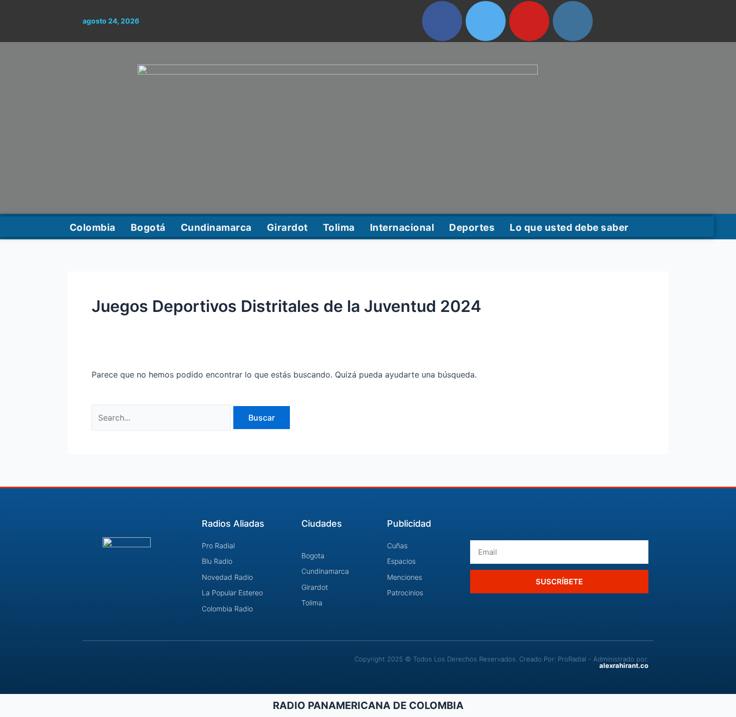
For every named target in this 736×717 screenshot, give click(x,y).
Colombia (93, 227)
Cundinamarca (216, 227)
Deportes (472, 227)
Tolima (339, 227)
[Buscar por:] (162, 418)
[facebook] (442, 21)
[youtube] (529, 21)
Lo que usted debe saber (569, 227)
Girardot (287, 227)
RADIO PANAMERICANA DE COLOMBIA (368, 705)
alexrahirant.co (623, 665)
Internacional (402, 227)
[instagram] (573, 21)
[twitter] (486, 21)
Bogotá (148, 227)
